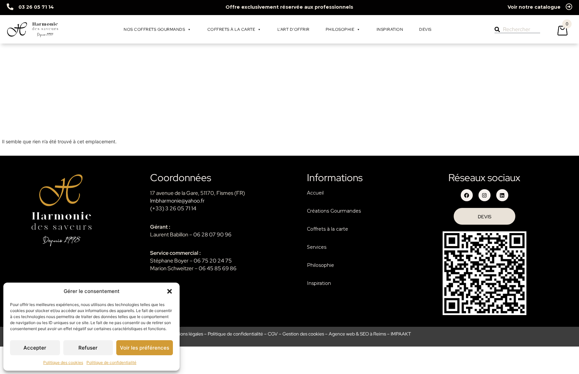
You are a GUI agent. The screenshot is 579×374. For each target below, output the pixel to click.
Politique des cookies (63, 362)
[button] (169, 291)
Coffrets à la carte (231, 29)
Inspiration (390, 29)
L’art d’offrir (293, 29)
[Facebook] (467, 195)
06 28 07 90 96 (212, 234)
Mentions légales (185, 334)
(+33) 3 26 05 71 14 (173, 208)
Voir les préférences (144, 348)
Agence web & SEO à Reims (357, 334)
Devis (425, 29)
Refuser (88, 348)
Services (316, 247)
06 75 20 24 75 (213, 260)
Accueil (315, 193)
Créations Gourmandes (334, 211)
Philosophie (340, 29)
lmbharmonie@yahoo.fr (177, 200)
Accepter (34, 348)
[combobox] (517, 29)
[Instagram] (484, 195)
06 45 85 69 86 (218, 268)
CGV (273, 334)
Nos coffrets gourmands (154, 29)
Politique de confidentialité (111, 362)
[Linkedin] (502, 195)
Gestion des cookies (303, 334)
